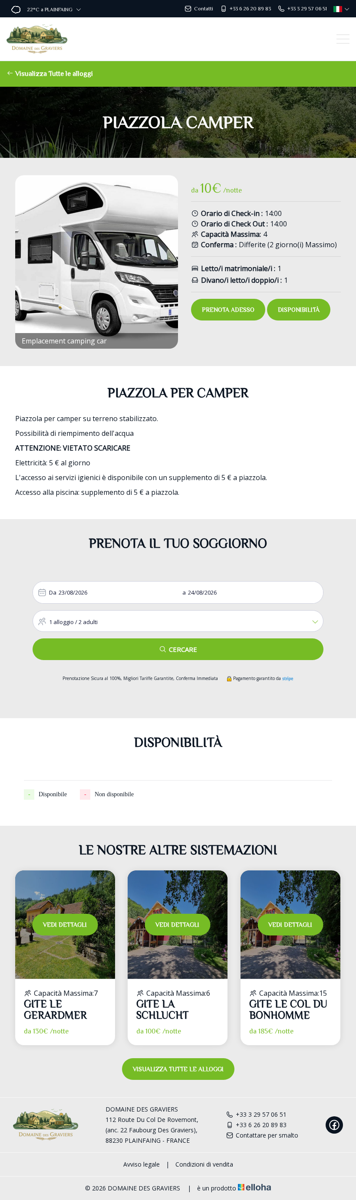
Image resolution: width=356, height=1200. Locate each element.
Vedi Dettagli (65, 924)
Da (52, 592)
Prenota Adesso (228, 309)
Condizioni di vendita (204, 1164)
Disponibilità (299, 309)
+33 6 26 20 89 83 (261, 1125)
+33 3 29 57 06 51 (261, 1114)
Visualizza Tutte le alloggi (53, 74)
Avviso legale (141, 1164)
